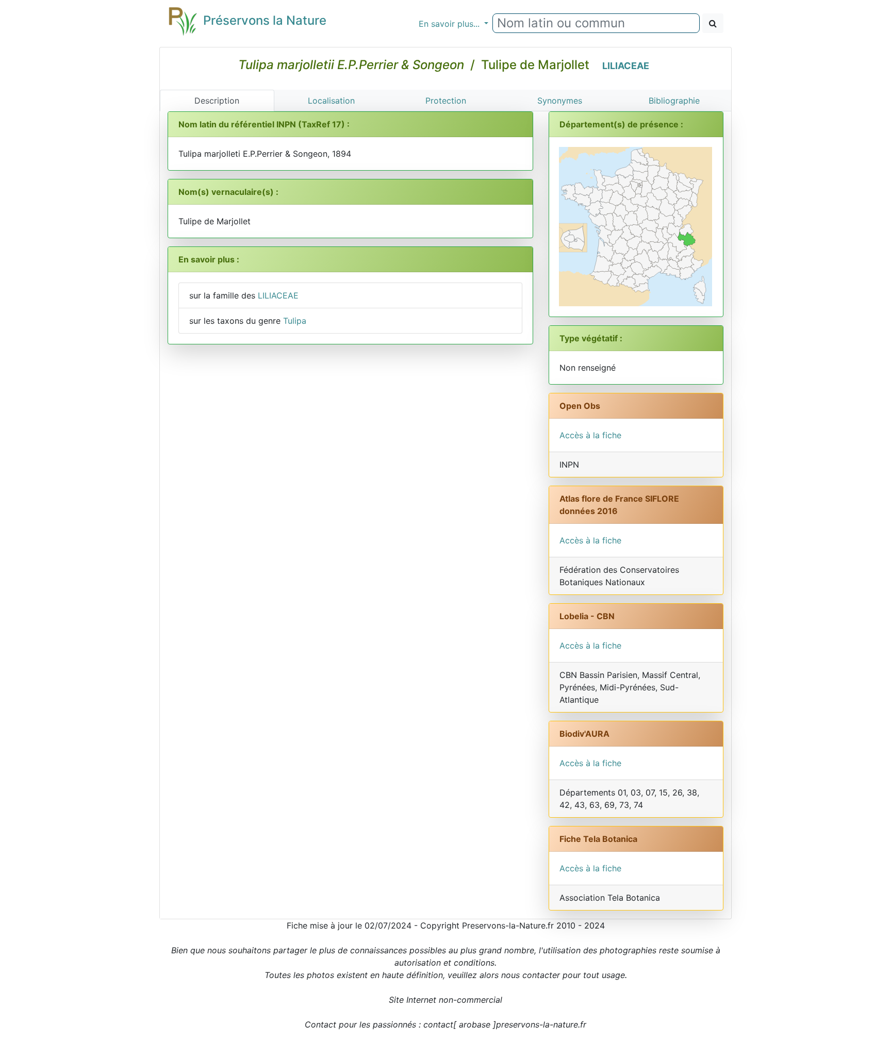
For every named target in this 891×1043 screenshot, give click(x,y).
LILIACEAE (625, 65)
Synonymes (559, 100)
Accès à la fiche (590, 435)
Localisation (331, 100)
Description (216, 100)
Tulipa (294, 321)
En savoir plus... (450, 24)
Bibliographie (674, 100)
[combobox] (596, 23)
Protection (445, 100)
